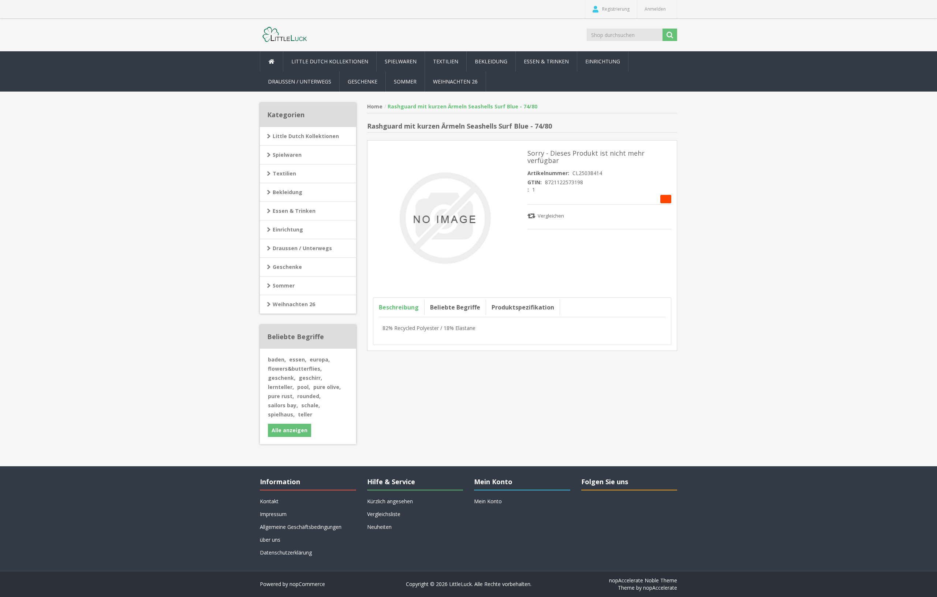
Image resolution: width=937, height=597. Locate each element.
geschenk (281, 377)
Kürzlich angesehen (390, 501)
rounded (309, 396)
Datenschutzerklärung (286, 552)
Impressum (273, 514)
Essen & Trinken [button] (546, 61)
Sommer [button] (405, 81)
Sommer (284, 285)
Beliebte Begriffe (455, 307)
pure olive (327, 386)
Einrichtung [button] (602, 61)
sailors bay (283, 405)
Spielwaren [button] (401, 61)
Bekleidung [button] (491, 61)
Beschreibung (399, 307)
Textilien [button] (445, 61)
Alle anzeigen (289, 430)
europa (320, 359)
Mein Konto (488, 501)
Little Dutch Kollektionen (306, 136)
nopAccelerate (660, 587)
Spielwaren (287, 154)
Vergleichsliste (383, 514)
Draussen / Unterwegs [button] (299, 81)
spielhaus (281, 414)
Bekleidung (287, 192)
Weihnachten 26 (455, 81)
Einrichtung (288, 229)
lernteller (281, 386)
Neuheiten (379, 526)
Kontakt (269, 501)
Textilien (284, 173)
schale (310, 405)
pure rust (281, 396)
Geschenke (362, 81)
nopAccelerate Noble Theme (643, 580)
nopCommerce (307, 584)
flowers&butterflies (295, 368)
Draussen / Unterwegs (302, 248)
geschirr (310, 377)
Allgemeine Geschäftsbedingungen (300, 526)
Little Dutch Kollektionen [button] (329, 61)
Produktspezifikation (523, 307)
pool (303, 386)
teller (305, 414)
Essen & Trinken (294, 210)
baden (277, 359)
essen (297, 359)
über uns (270, 539)
